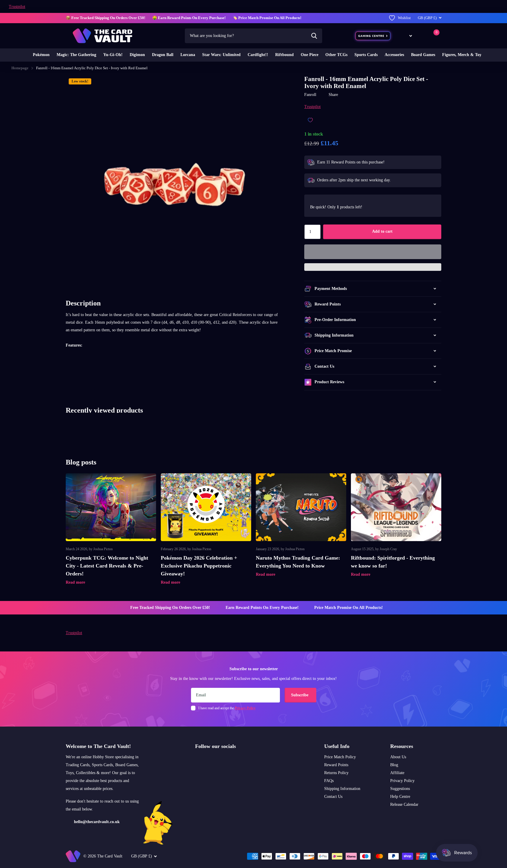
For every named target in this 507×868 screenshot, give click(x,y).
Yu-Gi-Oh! (113, 55)
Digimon (137, 55)
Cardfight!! (258, 55)
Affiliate (397, 773)
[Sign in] (421, 35)
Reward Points (336, 765)
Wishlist (404, 18)
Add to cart (382, 231)
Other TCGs (336, 55)
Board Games (423, 55)
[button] (372, 251)
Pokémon (41, 55)
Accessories (394, 55)
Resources (401, 746)
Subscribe (300, 695)
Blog (394, 765)
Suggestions (400, 788)
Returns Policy (336, 773)
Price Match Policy (340, 757)
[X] (209, 760)
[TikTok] (222, 760)
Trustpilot (17, 6)
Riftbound (284, 55)
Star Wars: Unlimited (221, 55)
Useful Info (336, 746)
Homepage (19, 68)
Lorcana (187, 55)
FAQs (329, 781)
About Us (398, 757)
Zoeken (314, 35)
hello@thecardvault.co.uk (97, 822)
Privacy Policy (402, 781)
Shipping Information (342, 788)
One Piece (309, 55)
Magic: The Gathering (76, 55)
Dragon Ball (162, 55)
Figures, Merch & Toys (462, 55)
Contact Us (333, 796)
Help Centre (400, 796)
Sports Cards (366, 55)
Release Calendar (404, 804)
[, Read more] (406, 35)
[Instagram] (197, 760)
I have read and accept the (227, 708)
